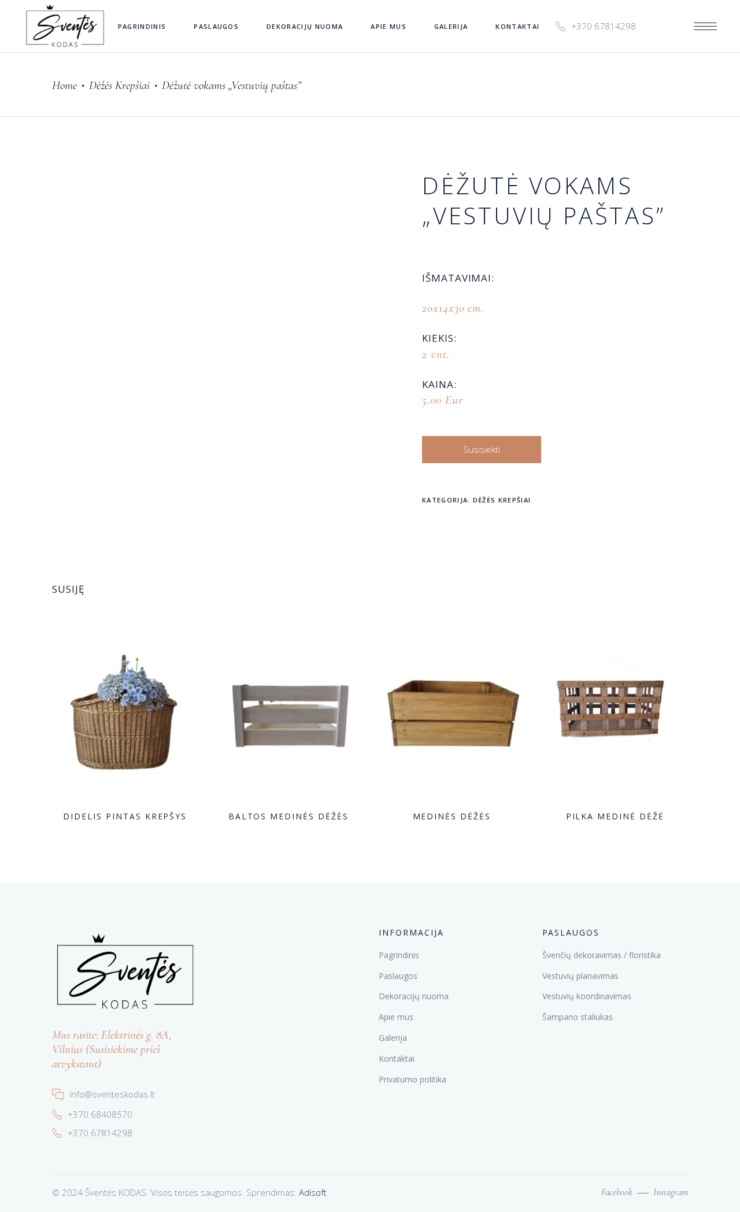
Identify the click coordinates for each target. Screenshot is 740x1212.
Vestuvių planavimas (580, 975)
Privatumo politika (412, 1079)
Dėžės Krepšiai (119, 85)
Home (64, 85)
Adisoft (313, 1192)
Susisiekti (481, 449)
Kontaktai (397, 1058)
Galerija (393, 1037)
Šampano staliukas (577, 1016)
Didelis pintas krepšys (125, 816)
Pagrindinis (399, 954)
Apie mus (396, 1016)
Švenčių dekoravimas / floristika (601, 954)
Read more (104, 815)
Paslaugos (398, 975)
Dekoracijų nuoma (414, 996)
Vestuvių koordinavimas (586, 996)
